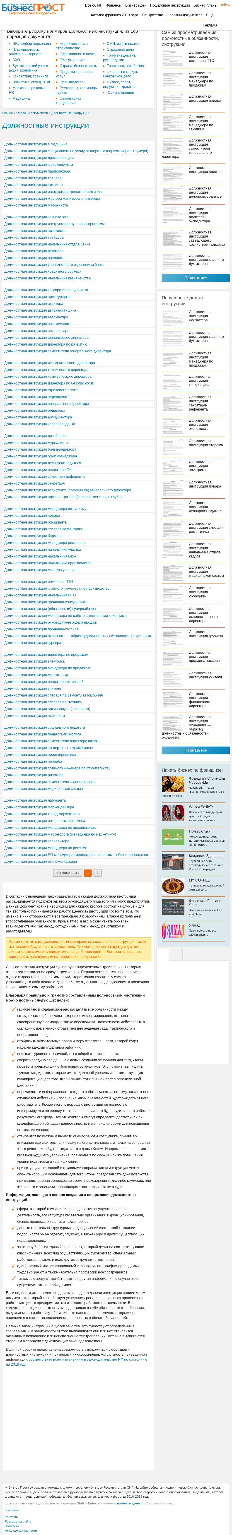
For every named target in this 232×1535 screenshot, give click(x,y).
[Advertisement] (78, 1417)
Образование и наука (78, 54)
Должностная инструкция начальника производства (48, 563)
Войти (222, 5)
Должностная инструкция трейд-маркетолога (42, 814)
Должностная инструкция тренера (33, 178)
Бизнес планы (205, 5)
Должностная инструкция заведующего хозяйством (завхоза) (207, 238)
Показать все (196, 278)
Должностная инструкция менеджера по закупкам (201, 123)
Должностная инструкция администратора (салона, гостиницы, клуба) (63, 497)
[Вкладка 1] (163, 955)
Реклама (210, 25)
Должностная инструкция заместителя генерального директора (57, 351)
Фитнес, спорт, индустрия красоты (119, 84)
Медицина (21, 98)
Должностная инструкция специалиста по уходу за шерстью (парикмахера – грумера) (76, 151)
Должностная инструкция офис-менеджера (40, 456)
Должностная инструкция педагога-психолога (42, 734)
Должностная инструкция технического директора (46, 370)
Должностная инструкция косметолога (36, 217)
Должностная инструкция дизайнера (35, 436)
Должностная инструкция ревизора (34, 251)
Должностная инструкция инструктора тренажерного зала (53, 192)
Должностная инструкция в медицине (36, 144)
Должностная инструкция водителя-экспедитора (200, 215)
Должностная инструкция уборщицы (200, 592)
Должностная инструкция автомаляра (36, 317)
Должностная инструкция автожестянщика (40, 310)
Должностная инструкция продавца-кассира (41, 629)
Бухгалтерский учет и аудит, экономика (28, 68)
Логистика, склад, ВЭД (31, 82)
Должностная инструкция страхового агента (41, 390)
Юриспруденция (120, 92)
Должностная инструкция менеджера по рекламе (45, 848)
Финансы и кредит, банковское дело (120, 74)
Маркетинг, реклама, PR (27, 90)
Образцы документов (185, 15)
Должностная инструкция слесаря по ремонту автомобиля (53, 695)
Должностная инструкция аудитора (33, 303)
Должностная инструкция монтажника (36, 675)
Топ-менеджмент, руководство (119, 57)
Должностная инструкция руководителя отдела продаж (50, 622)
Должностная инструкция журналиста (36, 442)
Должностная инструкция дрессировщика (39, 158)
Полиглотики (199, 831)
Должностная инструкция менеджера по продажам (47, 668)
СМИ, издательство (123, 44)
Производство (72, 82)
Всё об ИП (94, 5)
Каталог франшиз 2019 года (114, 15)
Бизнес (7, 113)
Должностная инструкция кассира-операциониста (46, 290)
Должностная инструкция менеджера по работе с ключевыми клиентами (65, 615)
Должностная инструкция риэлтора (33, 775)
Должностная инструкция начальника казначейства (47, 278)
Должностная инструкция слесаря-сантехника (43, 702)
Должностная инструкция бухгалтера (200, 316)
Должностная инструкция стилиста (33, 185)
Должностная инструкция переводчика (37, 397)
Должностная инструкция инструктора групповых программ (54, 224)
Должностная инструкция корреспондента (39, 424)
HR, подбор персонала (31, 44)
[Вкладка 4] (188, 955)
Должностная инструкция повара (32, 515)
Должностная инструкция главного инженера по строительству (57, 768)
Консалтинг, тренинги (30, 76)
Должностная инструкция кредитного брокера (42, 271)
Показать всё (196, 750)
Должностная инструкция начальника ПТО (40, 595)
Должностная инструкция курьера (32, 643)
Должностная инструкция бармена (33, 536)
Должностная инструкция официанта (35, 522)
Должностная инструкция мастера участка (39, 570)
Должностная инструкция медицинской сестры (43, 788)
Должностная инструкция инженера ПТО (38, 582)
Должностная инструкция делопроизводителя (42, 463)
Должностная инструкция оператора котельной (44, 682)
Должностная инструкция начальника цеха (40, 556)
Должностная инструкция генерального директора (46, 404)
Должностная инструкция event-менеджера (40, 861)
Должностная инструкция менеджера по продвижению (50, 827)
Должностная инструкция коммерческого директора (48, 376)
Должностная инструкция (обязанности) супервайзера (50, 609)
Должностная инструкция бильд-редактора (40, 449)
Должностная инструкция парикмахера (37, 171)
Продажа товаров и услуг (74, 74)
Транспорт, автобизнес (126, 66)
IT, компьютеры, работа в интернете (25, 52)
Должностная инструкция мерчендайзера (39, 807)
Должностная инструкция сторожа (206, 443)
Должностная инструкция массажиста (36, 205)
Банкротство (152, 15)
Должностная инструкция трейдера (34, 237)
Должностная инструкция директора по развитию (45, 344)
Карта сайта (12, 1510)
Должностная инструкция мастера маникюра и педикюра (52, 198)
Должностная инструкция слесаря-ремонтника (43, 529)
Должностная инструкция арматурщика (37, 297)
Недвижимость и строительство (72, 46)
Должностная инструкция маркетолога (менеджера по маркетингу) (60, 834)
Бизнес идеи (135, 5)
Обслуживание (72, 60)
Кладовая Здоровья (205, 856)
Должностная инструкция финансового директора (46, 337)
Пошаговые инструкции (170, 5)
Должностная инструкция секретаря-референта (44, 476)
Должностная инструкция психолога (34, 716)
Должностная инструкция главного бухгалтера (206, 260)
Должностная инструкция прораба (33, 761)
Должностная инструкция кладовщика (200, 381)
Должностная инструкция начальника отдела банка (47, 244)
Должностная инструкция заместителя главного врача (50, 782)
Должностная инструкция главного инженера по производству (56, 588)
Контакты (11, 1517)
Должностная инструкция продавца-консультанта (45, 602)
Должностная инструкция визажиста (34, 231)
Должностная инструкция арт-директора (38, 417)
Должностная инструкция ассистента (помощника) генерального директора (67, 490)
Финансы (114, 5)
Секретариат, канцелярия (69, 100)
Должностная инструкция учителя (32, 688)
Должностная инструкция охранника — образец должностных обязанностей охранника (77, 636)
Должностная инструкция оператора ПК (37, 470)
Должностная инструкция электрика (34, 661)
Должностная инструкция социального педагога (44, 727)
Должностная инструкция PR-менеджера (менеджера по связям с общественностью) (76, 855)
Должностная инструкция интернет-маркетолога (44, 821)
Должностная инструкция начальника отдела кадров (205, 550)
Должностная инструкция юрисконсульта (38, 164)
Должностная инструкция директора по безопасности (49, 383)
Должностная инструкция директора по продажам (46, 654)
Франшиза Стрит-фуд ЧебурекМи (207, 780)
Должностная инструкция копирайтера (36, 841)
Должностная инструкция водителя (207, 170)
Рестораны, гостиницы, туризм (77, 90)
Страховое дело (120, 49)
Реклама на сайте (18, 1521)
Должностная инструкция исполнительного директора (49, 363)
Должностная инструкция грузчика (206, 634)
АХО (16, 60)
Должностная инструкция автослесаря (36, 331)
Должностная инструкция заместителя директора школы (51, 741)
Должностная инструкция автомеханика (38, 324)
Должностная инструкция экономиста (200, 424)
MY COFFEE (199, 880)
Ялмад (194, 925)
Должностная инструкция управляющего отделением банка (54, 265)
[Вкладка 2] (175, 955)
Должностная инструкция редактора (34, 410)
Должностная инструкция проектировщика (40, 755)
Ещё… (211, 15)
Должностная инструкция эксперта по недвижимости (48, 748)
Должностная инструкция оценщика (34, 258)
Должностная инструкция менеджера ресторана (45, 543)
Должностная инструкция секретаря (34, 483)
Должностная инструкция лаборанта (35, 800)
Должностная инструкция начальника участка (42, 549)
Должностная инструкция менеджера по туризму (45, 509)
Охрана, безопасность (78, 66)
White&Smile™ (201, 807)
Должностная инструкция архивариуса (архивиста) (47, 709)
